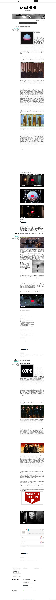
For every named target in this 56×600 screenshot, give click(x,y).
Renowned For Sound (33, 477)
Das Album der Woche (25, 27)
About (39, 20)
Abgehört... (13, 29)
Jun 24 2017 (17, 234)
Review (18, 31)
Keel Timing (32, 228)
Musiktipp (18, 30)
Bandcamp (28, 227)
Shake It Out (31, 253)
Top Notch (32, 560)
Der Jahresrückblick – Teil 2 (16, 571)
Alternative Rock (40, 226)
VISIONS (25, 490)
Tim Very (32, 230)
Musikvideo (13, 31)
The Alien (41, 355)
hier (35, 508)
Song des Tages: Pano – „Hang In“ (17, 576)
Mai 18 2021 (17, 27)
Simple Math (40, 42)
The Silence (33, 48)
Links (37, 20)
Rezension (33, 229)
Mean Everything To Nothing (37, 251)
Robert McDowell (37, 229)
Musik (15, 30)
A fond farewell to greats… (16, 570)
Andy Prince (23, 227)
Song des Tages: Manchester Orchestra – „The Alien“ (31, 233)
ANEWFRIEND (28, 7)
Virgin (39, 253)
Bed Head (31, 227)
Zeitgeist (36, 230)
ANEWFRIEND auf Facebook (15, 579)
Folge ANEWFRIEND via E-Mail (27, 579)
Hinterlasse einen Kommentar (16, 235)
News (16, 31)
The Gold (26, 268)
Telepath (23, 230)
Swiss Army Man (34, 257)
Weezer (37, 560)
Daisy (26, 455)
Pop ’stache (39, 485)
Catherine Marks (34, 227)
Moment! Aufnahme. (15, 575)
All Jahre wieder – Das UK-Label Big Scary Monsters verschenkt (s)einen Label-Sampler (17, 574)
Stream (21, 230)
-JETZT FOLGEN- (26, 585)
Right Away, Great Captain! (37, 255)
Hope (26, 228)
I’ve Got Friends (38, 391)
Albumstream (35, 226)
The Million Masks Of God (28, 230)
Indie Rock (29, 228)
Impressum (35, 590)
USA (34, 230)
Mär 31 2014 (16, 360)
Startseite (42, 20)
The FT (31, 482)
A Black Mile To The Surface (27, 226)
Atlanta (26, 227)
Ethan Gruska (22, 228)
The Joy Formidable (25, 560)
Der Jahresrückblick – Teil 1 (16, 572)
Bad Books (25, 256)
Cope (37, 227)
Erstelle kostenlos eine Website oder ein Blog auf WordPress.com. (28, 599)
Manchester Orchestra (36, 228)
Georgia (25, 228)
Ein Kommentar (16, 28)
